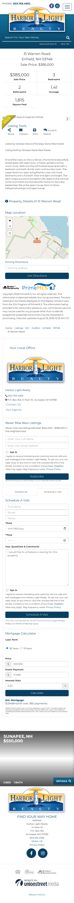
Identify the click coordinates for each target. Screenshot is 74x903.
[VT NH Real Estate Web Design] (37, 882)
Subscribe (37, 476)
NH (27, 328)
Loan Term (11, 639)
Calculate (37, 693)
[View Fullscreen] (9, 233)
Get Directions (37, 275)
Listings (19, 328)
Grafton (36, 328)
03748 (56, 328)
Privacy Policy (53, 469)
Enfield (47, 328)
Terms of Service (24, 623)
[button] (68, 37)
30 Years (14, 648)
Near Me (65, 44)
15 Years (27, 648)
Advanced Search (48, 44)
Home (8, 328)
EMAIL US (37, 841)
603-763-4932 (15, 395)
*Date (8, 523)
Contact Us (13, 404)
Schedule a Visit (52, 491)
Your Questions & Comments (22, 546)
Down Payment (14, 669)
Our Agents (14, 409)
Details (61, 781)
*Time (8, 534)
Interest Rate (13, 680)
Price (8, 658)
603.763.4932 (21, 3)
